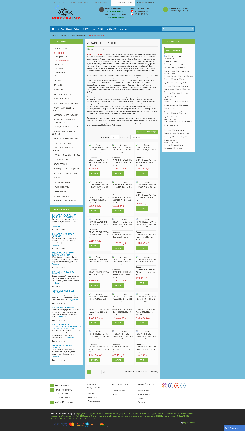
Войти (139, 2)
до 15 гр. (182, 76)
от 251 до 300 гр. (170, 137)
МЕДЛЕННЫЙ (169, 108)
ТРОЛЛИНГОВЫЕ (184, 71)
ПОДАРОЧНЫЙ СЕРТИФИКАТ (65, 201)
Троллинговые (60, 76)
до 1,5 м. (184, 113)
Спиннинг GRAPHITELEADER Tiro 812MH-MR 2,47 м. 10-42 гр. (122, 161)
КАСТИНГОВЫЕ (170, 71)
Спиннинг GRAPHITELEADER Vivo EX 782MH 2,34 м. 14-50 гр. (99, 273)
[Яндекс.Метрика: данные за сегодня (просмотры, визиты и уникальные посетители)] (188, 423)
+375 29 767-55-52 (141, 11)
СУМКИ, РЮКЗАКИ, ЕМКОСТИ (66, 127)
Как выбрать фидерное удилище (63, 273)
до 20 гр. (190, 76)
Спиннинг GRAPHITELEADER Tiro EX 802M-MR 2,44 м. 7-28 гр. (122, 198)
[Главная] (53, 29)
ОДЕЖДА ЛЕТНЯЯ (61, 159)
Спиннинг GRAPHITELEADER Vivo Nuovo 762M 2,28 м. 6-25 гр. (99, 310)
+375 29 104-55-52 (141, 14)
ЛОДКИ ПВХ (58, 89)
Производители (94, 401)
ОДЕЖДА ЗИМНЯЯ (61, 196)
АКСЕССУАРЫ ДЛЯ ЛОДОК (64, 94)
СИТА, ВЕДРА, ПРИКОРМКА (65, 143)
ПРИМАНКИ (58, 85)
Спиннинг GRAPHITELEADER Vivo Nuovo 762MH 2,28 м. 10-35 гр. (146, 236)
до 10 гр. (175, 76)
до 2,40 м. (177, 93)
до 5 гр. (167, 76)
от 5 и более (178, 148)
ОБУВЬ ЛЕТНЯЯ (60, 164)
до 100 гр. (176, 83)
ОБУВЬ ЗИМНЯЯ (60, 191)
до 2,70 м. (185, 93)
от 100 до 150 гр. (179, 130)
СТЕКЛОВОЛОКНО (171, 125)
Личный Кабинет (144, 390)
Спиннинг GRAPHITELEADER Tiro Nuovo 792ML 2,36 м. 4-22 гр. (99, 348)
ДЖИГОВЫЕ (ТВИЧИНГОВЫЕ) (175, 64)
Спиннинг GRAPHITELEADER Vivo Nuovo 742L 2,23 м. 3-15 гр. (122, 236)
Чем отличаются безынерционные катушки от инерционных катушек (66, 326)
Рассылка (141, 402)
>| (104, 372)
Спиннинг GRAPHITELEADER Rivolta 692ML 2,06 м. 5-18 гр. (122, 348)
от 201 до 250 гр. (183, 133)
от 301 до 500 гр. (183, 137)
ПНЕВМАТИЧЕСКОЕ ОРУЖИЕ (65, 173)
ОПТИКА (57, 178)
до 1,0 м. (176, 113)
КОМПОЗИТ (189, 122)
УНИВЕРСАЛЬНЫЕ (171, 61)
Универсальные (61, 56)
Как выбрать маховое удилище (62, 346)
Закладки (141, 398)
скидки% (111, 28)
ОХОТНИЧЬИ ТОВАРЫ (63, 182)
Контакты (91, 393)
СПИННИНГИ (64, 35)
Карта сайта (92, 397)
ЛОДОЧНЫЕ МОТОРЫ (62, 99)
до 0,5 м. (168, 113)
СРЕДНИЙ (184, 105)
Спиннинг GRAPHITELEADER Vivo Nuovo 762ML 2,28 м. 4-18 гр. (122, 273)
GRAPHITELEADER (96, 35)
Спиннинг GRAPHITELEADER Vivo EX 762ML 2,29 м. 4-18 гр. (99, 233)
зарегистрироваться (150, 2)
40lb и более (188, 89)
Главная (53, 35)
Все (166, 56)
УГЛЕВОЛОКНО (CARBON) (174, 122)
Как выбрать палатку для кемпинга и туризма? (64, 216)
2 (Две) (175, 145)
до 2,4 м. (176, 117)
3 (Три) (182, 145)
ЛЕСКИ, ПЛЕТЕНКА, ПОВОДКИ (66, 138)
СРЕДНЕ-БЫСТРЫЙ (172, 105)
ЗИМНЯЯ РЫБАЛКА (61, 187)
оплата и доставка (68, 28)
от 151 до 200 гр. (170, 133)
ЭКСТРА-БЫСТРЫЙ (172, 102)
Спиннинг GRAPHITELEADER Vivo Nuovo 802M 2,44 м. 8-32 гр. (122, 310)
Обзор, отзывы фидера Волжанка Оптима (63, 254)
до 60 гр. (183, 79)
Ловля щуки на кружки (63, 307)
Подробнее (56, 226)
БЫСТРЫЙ (184, 102)
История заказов (144, 394)
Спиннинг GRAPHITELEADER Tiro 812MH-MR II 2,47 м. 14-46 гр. (146, 161)
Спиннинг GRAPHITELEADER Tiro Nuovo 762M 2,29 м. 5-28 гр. (146, 348)
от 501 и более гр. (171, 140)
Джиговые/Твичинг (79, 35)
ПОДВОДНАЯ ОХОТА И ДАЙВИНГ (67, 168)
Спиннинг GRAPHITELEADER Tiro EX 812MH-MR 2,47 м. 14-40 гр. (99, 161)
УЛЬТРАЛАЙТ (169, 68)
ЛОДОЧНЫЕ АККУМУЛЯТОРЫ (66, 103)
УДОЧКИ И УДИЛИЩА (62, 48)
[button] (234, 428)
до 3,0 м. (168, 97)
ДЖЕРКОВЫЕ (180, 68)
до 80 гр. (168, 83)
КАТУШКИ (57, 80)
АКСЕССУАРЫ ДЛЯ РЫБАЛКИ (66, 115)
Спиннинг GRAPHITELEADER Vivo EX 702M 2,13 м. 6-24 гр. (146, 196)
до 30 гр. (168, 79)
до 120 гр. (184, 83)
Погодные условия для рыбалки (63, 292)
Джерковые (59, 68)
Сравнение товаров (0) (146, 131)
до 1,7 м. (168, 117)
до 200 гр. (177, 86)
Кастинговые (60, 72)
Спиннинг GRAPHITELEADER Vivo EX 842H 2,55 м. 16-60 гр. (146, 271)
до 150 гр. (168, 86)
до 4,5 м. (176, 97)
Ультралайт (59, 64)
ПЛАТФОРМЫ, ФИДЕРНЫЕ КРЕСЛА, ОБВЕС (63, 120)
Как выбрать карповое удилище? (63, 235)
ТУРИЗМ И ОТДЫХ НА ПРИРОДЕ (67, 155)
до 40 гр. (176, 79)
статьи (123, 28)
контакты (97, 28)
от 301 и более (170, 89)
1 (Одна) (168, 145)
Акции (115, 394)
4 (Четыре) (168, 148)
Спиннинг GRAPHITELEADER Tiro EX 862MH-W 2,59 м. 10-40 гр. (99, 198)
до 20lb (179, 89)
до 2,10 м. (168, 93)
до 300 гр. (185, 86)
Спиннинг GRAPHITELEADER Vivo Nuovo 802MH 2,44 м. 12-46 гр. (146, 310)
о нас (85, 28)
